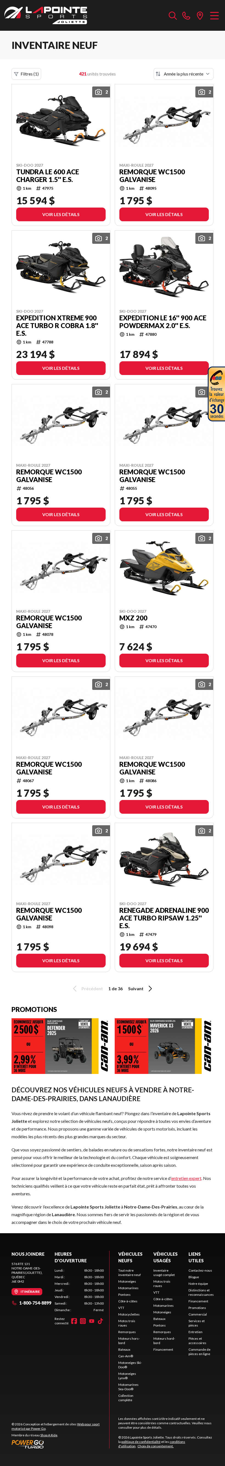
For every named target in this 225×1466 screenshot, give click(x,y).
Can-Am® (125, 1356)
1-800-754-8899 (35, 1302)
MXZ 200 (133, 618)
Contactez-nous (200, 1270)
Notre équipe (198, 1284)
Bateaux (124, 1349)
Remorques (127, 1332)
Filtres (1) (30, 73)
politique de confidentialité (141, 1442)
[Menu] (214, 15)
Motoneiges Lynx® (127, 1376)
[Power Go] (60, 1444)
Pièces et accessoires (197, 1340)
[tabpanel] (79, 1290)
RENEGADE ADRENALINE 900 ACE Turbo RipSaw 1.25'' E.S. (164, 918)
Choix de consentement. (155, 1446)
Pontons (124, 1294)
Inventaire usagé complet (164, 1272)
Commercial (198, 1314)
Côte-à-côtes (127, 1301)
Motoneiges (127, 1281)
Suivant (136, 988)
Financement (163, 1349)
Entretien (196, 1332)
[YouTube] (91, 1321)
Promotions (197, 1308)
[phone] (186, 15)
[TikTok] (100, 1321)
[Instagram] (83, 1321)
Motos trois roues (126, 1323)
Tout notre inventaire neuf (129, 1272)
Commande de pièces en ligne (199, 1351)
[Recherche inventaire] (173, 15)
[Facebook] (74, 1321)
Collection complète (125, 1398)
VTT (121, 1308)
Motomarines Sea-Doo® (128, 1387)
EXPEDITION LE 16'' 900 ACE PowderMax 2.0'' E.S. (162, 321)
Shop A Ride (48, 1435)
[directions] (200, 15)
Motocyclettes (129, 1314)
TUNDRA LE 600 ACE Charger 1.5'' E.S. (47, 175)
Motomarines (128, 1288)
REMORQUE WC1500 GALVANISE (152, 175)
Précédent (92, 988)
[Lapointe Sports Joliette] (45, 15)
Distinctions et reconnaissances (201, 1292)
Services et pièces (197, 1323)
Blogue (194, 1277)
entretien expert (186, 1178)
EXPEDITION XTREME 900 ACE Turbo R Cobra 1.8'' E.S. (57, 325)
